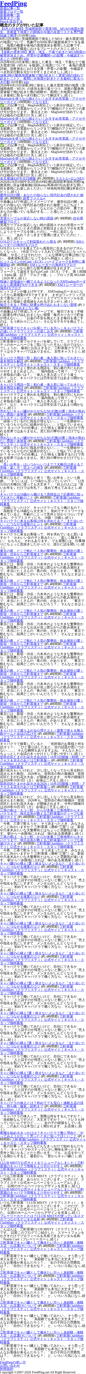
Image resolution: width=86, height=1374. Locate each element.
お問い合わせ (10, 1365)
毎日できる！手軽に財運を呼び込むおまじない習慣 (38, 305)
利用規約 (6, 1369)
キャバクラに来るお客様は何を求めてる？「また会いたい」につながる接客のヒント (41, 522)
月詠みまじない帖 (25, 308)
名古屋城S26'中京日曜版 (18, 178)
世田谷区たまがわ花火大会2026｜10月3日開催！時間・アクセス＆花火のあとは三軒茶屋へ (42, 758)
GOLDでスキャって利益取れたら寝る (28, 241)
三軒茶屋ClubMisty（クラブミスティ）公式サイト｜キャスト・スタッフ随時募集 (42, 335)
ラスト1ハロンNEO (70, 178)
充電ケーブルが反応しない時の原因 (26, 218)
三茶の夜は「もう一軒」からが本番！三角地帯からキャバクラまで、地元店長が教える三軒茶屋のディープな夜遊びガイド (41, 813)
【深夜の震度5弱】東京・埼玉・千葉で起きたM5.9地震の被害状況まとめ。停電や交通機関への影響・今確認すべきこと (43, 55)
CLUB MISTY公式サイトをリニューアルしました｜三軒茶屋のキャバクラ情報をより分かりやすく (42, 1164)
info (33, 35)
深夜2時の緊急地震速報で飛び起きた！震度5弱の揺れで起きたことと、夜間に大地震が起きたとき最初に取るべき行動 (41, 79)
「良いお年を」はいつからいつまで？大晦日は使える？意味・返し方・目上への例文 (41, 466)
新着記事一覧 (10, 8)
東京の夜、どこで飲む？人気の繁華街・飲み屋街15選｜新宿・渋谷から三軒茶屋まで (41, 552)
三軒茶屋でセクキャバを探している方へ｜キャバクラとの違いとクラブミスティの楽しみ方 (41, 329)
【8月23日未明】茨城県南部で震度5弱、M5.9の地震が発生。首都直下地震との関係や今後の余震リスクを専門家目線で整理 (42, 32)
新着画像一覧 (10, 15)
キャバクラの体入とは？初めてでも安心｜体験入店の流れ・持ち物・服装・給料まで (41, 1104)
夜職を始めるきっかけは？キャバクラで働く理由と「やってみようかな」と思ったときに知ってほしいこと (41, 1134)
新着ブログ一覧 (11, 11)
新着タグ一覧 (10, 18)
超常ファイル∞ (34, 198)
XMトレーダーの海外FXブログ (53, 265)
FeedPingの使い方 (13, 1362)
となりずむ (40, 102)
